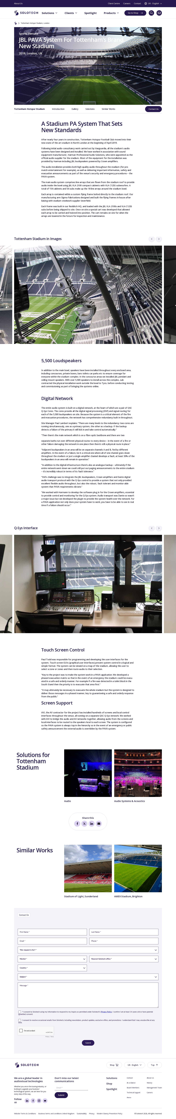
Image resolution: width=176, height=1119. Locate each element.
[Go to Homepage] (26, 1065)
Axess (129, 1097)
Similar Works (108, 109)
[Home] (15, 23)
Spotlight (111, 1089)
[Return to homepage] (26, 13)
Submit (61, 1095)
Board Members (133, 1088)
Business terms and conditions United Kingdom (56, 1113)
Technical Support (133, 1092)
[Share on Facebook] (77, 824)
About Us (150, 1078)
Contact (130, 1078)
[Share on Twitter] (84, 824)
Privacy (91, 1113)
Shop (109, 1083)
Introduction (58, 109)
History (149, 1083)
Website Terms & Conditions (25, 1113)
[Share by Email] (99, 824)
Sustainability (82, 1113)
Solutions (90, 109)
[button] (134, 1065)
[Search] (151, 13)
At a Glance (131, 1083)
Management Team (154, 1088)
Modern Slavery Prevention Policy (109, 1113)
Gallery (75, 109)
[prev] (152, 239)
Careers (150, 1092)
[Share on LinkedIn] (92, 824)
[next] (159, 239)
